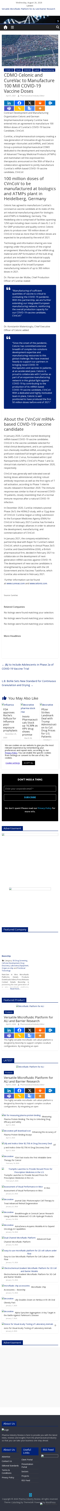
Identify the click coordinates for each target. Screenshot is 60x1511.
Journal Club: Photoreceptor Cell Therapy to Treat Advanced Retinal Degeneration (29, 1202)
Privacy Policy (44, 808)
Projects (25, 1476)
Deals (18, 70)
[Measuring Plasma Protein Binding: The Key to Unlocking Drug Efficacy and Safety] (21, 1115)
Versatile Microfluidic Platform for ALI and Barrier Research (28, 9)
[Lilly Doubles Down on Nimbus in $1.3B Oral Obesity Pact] (8, 1298)
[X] (30, 103)
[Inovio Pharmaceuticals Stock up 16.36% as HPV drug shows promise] (30, 704)
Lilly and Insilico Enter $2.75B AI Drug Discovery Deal (30, 1146)
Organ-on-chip (7, 968)
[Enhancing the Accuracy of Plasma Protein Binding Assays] (16, 1130)
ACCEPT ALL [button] (28, 763)
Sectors (24, 1471)
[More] (40, 108)
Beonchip (6, 956)
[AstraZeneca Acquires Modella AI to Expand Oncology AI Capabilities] (8, 1225)
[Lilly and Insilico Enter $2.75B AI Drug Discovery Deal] (27, 1143)
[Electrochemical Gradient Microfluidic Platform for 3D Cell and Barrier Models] (29, 1268)
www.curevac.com (16, 583)
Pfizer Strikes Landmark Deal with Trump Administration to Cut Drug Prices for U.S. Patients (48, 723)
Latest (36, 70)
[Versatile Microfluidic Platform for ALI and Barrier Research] (30, 1006)
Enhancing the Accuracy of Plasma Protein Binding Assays (30, 1133)
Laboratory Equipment (19, 965)
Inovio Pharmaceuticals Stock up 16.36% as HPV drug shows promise (30, 725)
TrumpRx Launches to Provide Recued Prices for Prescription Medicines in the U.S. (26, 1176)
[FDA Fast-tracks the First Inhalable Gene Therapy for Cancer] (8, 1156)
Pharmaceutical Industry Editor (32, 96)
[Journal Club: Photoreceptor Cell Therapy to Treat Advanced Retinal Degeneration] (8, 1199)
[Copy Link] (19, 108)
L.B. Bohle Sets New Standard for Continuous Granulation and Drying (29, 683)
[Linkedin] (9, 103)
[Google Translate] (30, 108)
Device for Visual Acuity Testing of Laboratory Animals (30, 1326)
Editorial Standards (10, 1465)
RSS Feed (25, 1480)
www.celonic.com (38, 583)
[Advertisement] (30, 1377)
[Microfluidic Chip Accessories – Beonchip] (16, 1285)
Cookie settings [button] (13, 763)
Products (8, 1012)
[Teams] (9, 108)
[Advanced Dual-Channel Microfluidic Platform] (19, 1237)
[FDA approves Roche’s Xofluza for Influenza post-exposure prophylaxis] (8, 704)
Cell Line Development (11, 963)
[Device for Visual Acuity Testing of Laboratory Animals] (27, 1324)
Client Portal (27, 1459)
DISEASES (27, 70)
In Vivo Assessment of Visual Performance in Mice (27, 1189)
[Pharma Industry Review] (5, 27)
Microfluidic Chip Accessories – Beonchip (25, 1288)
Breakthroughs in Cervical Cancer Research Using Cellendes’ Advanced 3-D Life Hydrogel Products (29, 1215)
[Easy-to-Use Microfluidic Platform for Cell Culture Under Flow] (29, 1250)
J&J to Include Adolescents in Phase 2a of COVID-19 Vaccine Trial (28, 666)
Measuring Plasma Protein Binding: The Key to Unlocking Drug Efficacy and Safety (27, 1119)
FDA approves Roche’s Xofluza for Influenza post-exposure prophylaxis (10, 720)
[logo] (5, 1429)
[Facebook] (19, 103)
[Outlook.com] (50, 103)
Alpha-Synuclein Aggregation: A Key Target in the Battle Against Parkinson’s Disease (29, 1314)
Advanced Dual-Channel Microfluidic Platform (27, 1240)
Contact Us (7, 1461)
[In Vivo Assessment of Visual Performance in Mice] (22, 1186)
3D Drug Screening (20, 960)
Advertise (6, 1456)
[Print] (40, 103)
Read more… (15, 989)
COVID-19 (9, 70)
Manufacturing (48, 70)
